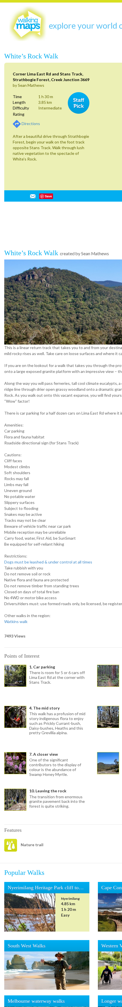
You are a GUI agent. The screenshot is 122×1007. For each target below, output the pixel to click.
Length (19, 102)
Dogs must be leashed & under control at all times (48, 738)
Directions (31, 123)
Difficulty (21, 107)
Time (17, 96)
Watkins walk (16, 798)
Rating (18, 114)
